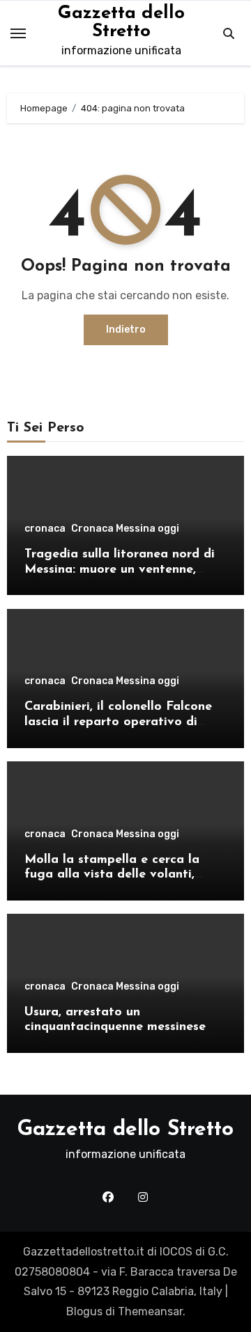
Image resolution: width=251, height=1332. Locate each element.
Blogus (84, 1311)
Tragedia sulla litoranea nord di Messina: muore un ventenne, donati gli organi (119, 569)
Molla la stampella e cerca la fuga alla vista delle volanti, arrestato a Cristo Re (111, 875)
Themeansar (150, 1311)
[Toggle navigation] (18, 33)
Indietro (126, 329)
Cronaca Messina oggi (125, 529)
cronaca (45, 529)
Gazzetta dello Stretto (121, 22)
